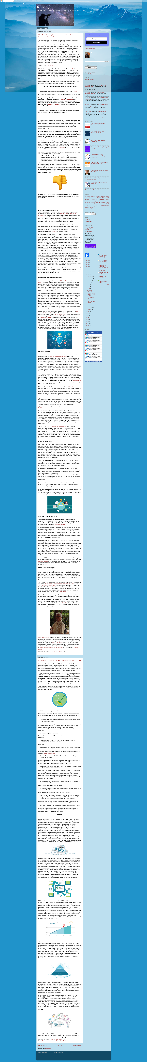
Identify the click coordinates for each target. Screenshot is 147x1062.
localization (93, 204)
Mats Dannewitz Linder (43, 637)
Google (107, 196)
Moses (95, 197)
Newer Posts (42, 1045)
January (90, 309)
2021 (87, 269)
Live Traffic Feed (93, 332)
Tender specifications (60, 524)
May (89, 286)
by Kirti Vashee (64, 213)
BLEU (88, 196)
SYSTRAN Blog (103, 280)
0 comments (59, 1039)
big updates (62, 147)
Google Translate (103, 272)
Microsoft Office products (46, 317)
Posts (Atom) (48, 1048)
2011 (87, 323)
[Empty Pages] (87, 257)
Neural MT (100, 197)
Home (40, 28)
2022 (87, 266)
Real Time (93, 361)
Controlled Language (95, 196)
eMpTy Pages (44, 7)
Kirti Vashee (87, 97)
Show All (107, 284)
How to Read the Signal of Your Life (103, 262)
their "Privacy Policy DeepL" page (58, 356)
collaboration (100, 201)
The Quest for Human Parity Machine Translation (98, 132)
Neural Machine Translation (52, 1040)
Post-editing (101, 199)
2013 (87, 319)
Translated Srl (88, 219)
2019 (87, 273)
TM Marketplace (63, 1040)
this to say (74, 91)
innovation (87, 204)
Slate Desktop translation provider (53, 583)
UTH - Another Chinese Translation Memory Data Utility (59, 661)
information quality (104, 202)
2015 (87, 315)
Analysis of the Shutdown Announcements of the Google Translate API (98, 156)
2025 (87, 260)
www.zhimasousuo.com (49, 753)
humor (97, 202)
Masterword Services (102, 266)
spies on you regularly (67, 99)
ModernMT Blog (88, 221)
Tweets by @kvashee (90, 73)
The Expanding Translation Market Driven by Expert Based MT (99, 163)
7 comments (59, 651)
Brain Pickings (103, 260)
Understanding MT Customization (93, 189)
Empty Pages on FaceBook (90, 251)
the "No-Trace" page (60, 314)
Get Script (88, 361)
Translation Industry (90, 201)
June (89, 284)
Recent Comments (105, 117)
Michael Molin (88, 111)
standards (98, 204)
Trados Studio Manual (57, 642)
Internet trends (88, 197)
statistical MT (105, 204)
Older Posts (77, 1045)
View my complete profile (97, 55)
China (43, 1040)
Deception (103, 196)
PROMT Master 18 (63, 591)
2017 (87, 311)
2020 (87, 271)
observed (70, 68)
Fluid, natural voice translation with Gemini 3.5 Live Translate (103, 275)
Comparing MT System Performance (89, 229)
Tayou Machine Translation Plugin (46, 585)
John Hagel (102, 254)
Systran (107, 199)
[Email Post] (64, 651)
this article (64, 602)
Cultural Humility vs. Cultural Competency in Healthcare (104, 269)
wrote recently (50, 65)
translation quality (91, 206)
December (90, 276)
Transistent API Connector (69, 583)
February (90, 307)
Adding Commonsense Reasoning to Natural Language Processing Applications (100, 140)
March (89, 305)
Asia (85, 196)
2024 (87, 262)
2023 (87, 264)
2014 (87, 317)
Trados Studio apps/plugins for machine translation (51, 647)
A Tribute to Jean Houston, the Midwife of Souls (103, 256)
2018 (87, 275)
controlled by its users (54, 104)
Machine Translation (43, 561)
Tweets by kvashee (89, 79)
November (90, 278)
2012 (87, 321)
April (89, 288)
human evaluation (91, 202)
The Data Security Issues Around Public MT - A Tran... (91, 293)
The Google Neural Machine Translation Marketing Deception (99, 124)
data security (45, 653)
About (45, 28)
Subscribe (96, 42)
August (89, 282)
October (90, 280)
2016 (87, 313)
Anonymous (87, 85)
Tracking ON (97, 361)
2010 (87, 325)
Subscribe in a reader (90, 48)
